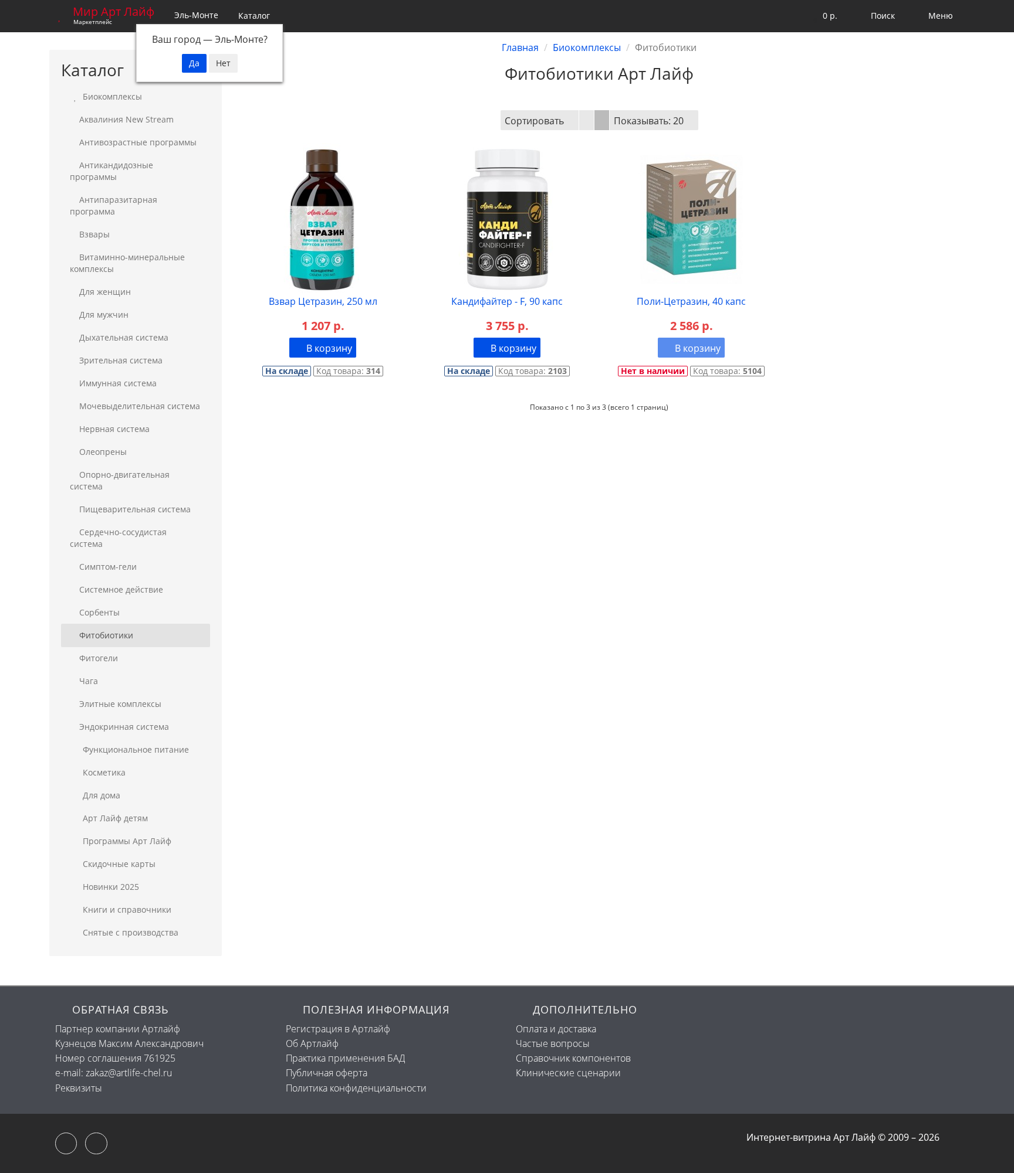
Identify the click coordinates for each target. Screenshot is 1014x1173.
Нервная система (114, 428)
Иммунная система (118, 383)
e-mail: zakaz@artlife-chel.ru (113, 1072)
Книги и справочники (125, 909)
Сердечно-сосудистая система (118, 537)
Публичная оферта (326, 1072)
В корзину (328, 348)
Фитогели (98, 658)
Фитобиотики (106, 635)
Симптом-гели (108, 566)
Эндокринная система (124, 726)
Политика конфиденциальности (356, 1088)
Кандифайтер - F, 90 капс (507, 301)
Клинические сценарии (568, 1072)
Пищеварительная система (135, 509)
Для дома (100, 795)
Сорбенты (99, 612)
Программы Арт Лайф (125, 840)
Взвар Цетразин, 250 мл (323, 301)
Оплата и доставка (556, 1028)
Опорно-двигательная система (120, 480)
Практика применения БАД (345, 1058)
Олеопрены (103, 451)
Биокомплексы (111, 96)
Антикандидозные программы (111, 170)
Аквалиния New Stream (126, 119)
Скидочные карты (118, 863)
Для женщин (105, 291)
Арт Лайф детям (114, 818)
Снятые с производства (129, 932)
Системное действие (121, 589)
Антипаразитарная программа (113, 205)
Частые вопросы (553, 1043)
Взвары (94, 234)
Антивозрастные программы (138, 142)
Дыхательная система (123, 337)
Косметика (103, 772)
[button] (822, 16)
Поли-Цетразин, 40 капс (691, 301)
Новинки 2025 (109, 886)
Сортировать (534, 120)
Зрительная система (121, 360)
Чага (88, 680)
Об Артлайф (312, 1043)
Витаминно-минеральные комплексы (127, 262)
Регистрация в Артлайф (338, 1028)
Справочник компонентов (573, 1058)
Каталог (254, 15)
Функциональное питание (134, 749)
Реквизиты (78, 1088)
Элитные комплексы (120, 703)
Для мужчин (104, 314)
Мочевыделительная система (139, 406)
